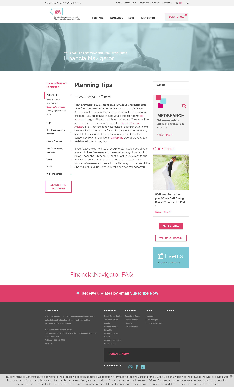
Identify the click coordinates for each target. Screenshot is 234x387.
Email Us (48, 344)
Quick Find (163, 134)
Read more (161, 211)
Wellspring (117, 137)
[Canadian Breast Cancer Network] (65, 14)
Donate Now (176, 17)
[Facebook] (136, 367)
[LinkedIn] (143, 367)
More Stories (171, 225)
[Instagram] (130, 367)
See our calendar (168, 262)
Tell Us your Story (170, 238)
